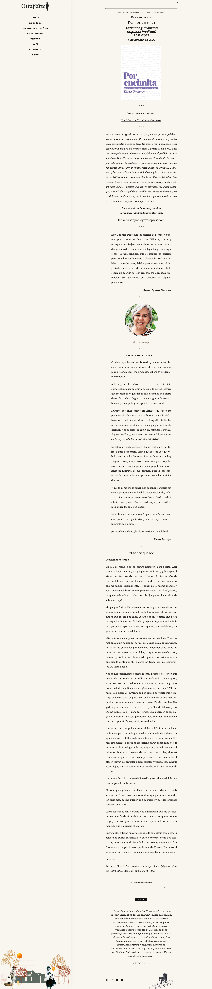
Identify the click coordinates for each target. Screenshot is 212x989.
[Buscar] (174, 5)
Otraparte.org (122, 12)
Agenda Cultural (136, 12)
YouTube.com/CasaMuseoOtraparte (141, 120)
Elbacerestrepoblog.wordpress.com (141, 220)
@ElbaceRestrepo (135, 134)
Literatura (149, 12)
